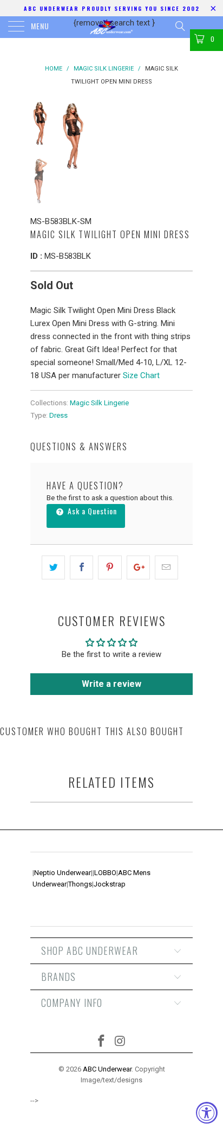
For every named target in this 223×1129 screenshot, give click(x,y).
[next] (182, 135)
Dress (58, 415)
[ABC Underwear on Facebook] (102, 1042)
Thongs (80, 884)
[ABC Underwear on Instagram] (121, 1042)
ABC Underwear (107, 1069)
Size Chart (141, 375)
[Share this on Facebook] (81, 567)
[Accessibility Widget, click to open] (207, 1113)
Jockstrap (110, 884)
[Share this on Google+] (138, 567)
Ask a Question (91, 510)
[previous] (68, 135)
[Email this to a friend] (166, 567)
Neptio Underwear (62, 873)
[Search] (179, 26)
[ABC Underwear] (111, 27)
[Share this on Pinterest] (109, 567)
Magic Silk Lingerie (99, 402)
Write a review (111, 684)
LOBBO (105, 873)
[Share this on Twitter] (53, 567)
